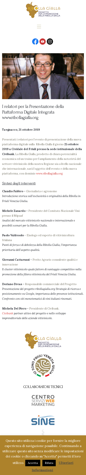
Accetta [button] (33, 463)
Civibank (7, 313)
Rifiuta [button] (49, 463)
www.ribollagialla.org (49, 173)
